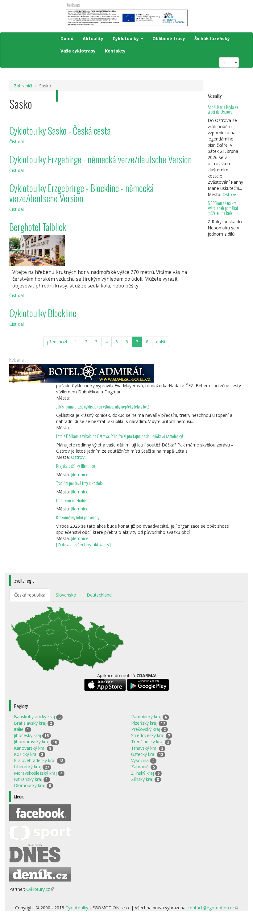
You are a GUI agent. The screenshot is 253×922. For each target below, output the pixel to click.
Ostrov (229, 194)
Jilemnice (80, 474)
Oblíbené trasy (168, 38)
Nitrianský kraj (28, 779)
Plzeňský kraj (144, 723)
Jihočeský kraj (27, 735)
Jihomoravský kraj (31, 741)
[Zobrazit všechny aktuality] (83, 544)
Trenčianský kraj (147, 741)
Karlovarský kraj (30, 748)
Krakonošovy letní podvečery (77, 517)
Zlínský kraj (142, 779)
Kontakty (115, 51)
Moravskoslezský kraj (35, 773)
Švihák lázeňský (212, 38)
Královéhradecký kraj (35, 760)
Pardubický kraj (146, 716)
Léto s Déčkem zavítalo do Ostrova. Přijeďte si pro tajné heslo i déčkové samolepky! (119, 436)
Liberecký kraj (27, 766)
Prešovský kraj (145, 729)
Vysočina (140, 760)
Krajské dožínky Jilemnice (75, 466)
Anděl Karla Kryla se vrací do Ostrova (223, 109)
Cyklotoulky (126, 38)
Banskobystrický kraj (34, 716)
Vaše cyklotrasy (78, 51)
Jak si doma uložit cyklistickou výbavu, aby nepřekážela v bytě (103, 406)
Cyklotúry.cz (40, 889)
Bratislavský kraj (30, 723)
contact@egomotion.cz (213, 908)
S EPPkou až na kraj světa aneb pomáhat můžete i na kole (223, 208)
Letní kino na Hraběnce (73, 500)
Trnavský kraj (144, 748)
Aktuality (93, 38)
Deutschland (99, 595)
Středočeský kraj (147, 735)
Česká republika (29, 595)
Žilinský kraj (142, 773)
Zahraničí (23, 86)
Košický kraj (26, 754)
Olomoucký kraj (29, 785)
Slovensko (66, 595)
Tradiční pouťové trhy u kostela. (80, 483)
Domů (66, 38)
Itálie (18, 729)
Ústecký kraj (143, 754)
